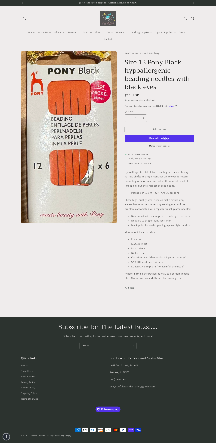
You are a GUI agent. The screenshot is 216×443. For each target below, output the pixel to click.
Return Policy (28, 376)
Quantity (129, 112)
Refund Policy (28, 387)
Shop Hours (27, 371)
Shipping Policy (29, 393)
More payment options (159, 146)
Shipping (129, 100)
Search (24, 365)
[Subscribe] (132, 345)
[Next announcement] (193, 3)
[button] (24, 18)
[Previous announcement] (22, 3)
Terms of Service (29, 399)
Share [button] (131, 288)
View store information (139, 163)
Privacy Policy (28, 382)
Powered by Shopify (62, 436)
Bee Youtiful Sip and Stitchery (41, 436)
